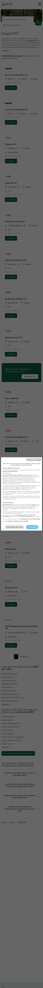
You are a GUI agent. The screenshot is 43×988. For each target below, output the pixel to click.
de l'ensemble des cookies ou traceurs (16, 475)
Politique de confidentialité (30, 519)
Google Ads (33, 504)
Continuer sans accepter (33, 459)
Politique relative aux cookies (17, 521)
